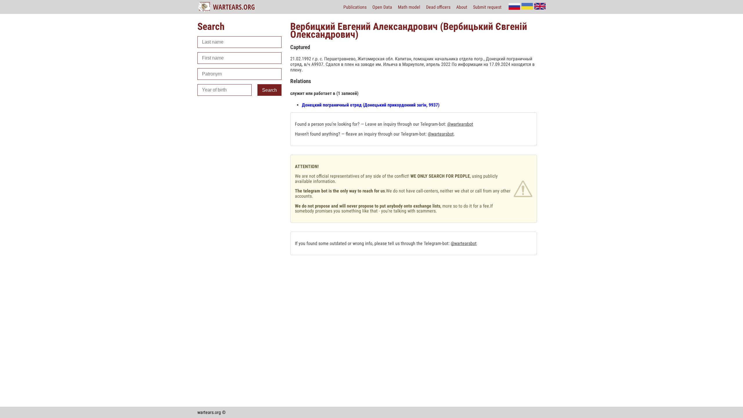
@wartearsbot (460, 124)
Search (269, 90)
